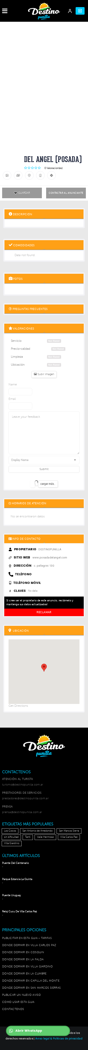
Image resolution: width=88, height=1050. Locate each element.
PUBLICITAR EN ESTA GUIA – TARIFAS (27, 938)
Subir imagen (45, 374)
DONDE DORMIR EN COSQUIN (23, 952)
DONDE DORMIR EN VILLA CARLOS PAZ (29, 945)
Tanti (28, 837)
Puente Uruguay (11, 895)
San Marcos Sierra (69, 830)
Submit (44, 469)
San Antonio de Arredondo (37, 830)
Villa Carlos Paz (69, 837)
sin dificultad (11, 837)
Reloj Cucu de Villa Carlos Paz (19, 911)
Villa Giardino (11, 843)
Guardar (24, 193)
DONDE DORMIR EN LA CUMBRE (24, 973)
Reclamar (44, 612)
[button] (80, 11)
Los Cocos (10, 830)
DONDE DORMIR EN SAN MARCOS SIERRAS (31, 987)
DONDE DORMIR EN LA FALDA (23, 959)
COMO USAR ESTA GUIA (18, 1002)
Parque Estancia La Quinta (17, 879)
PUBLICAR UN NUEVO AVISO (21, 994)
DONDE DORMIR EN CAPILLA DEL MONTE (30, 980)
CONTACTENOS (13, 1009)
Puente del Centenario (15, 863)
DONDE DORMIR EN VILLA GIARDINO (27, 966)
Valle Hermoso (45, 837)
